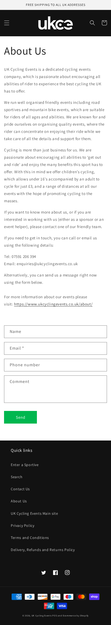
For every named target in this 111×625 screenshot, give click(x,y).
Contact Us (20, 488)
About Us (19, 501)
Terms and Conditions (30, 537)
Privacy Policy (22, 525)
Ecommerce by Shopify (76, 615)
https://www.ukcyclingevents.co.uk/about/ (53, 304)
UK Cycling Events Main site (34, 513)
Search (17, 476)
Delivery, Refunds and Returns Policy (43, 549)
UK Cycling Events (42, 615)
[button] (7, 23)
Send (20, 417)
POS (54, 615)
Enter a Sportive (25, 464)
